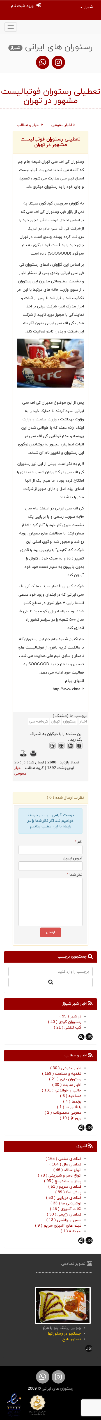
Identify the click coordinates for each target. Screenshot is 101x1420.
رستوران (69, 721)
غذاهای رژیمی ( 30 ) (64, 1214)
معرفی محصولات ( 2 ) (63, 1112)
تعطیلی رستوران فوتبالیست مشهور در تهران (50, 142)
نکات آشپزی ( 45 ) (65, 1209)
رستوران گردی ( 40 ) (64, 1022)
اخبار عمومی (62, 125)
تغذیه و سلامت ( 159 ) (61, 1073)
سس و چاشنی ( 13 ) (63, 1220)
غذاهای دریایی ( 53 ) (63, 1197)
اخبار (83, 721)
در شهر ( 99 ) (70, 1016)
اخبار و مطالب (29, 125)
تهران (55, 721)
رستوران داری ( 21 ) (65, 1079)
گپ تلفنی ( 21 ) (67, 1027)
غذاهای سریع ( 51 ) (64, 1186)
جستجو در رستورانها (64, 1333)
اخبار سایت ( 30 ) (66, 1085)
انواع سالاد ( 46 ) (67, 1170)
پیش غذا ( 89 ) (68, 1192)
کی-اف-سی (38, 721)
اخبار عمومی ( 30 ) (65, 1068)
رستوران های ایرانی (57, 1388)
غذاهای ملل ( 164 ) (65, 1164)
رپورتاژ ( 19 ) (70, 1118)
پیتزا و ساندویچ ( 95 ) (62, 1181)
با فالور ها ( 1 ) (69, 1107)
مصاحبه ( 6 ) (70, 1096)
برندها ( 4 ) (72, 1101)
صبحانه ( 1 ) (71, 1231)
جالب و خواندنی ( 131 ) (61, 1090)
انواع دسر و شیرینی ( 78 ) (59, 1175)
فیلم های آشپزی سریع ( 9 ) (58, 1225)
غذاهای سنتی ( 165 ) (63, 1159)
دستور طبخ (71, 1339)
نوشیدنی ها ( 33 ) (65, 1203)
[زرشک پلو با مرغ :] (63, 1305)
